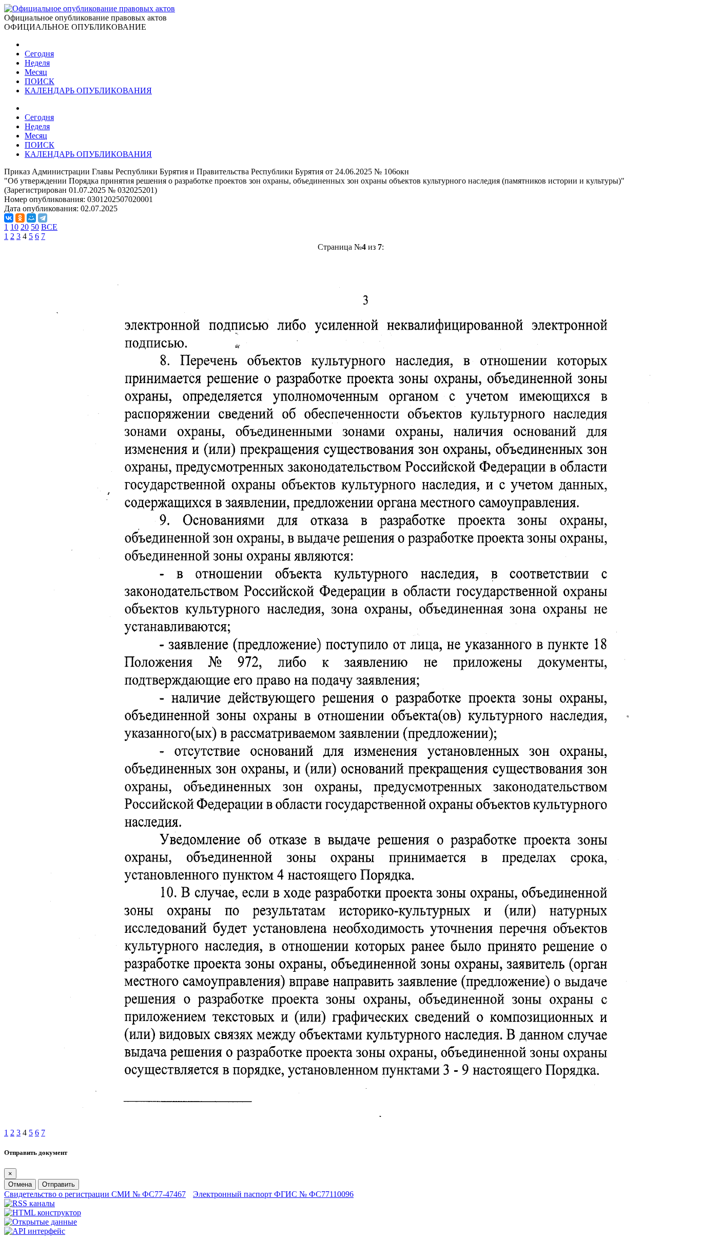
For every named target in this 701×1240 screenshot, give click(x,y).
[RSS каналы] (29, 1203)
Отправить (58, 1184)
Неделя (37, 62)
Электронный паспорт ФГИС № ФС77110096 (273, 1194)
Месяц (36, 72)
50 (35, 227)
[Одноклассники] (20, 218)
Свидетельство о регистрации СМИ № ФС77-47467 (95, 1194)
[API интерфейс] (34, 1231)
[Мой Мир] (31, 218)
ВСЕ (49, 227)
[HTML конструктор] (42, 1212)
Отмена (20, 1184)
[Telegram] (42, 218)
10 (14, 227)
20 (25, 227)
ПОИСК (39, 81)
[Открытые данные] (40, 1221)
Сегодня (39, 53)
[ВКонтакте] (8, 218)
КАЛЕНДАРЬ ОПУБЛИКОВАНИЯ (88, 90)
